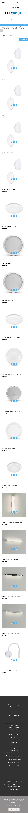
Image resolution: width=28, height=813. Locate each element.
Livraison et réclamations (14, 718)
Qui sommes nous (13, 725)
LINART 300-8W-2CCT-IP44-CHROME (12, 522)
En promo (14, 745)
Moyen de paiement (14, 727)
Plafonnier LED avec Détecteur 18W (11, 374)
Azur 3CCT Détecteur (7, 300)
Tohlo (3, 115)
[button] (11, 68)
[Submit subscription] (20, 705)
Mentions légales (14, 721)
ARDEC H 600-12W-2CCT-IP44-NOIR (11, 596)
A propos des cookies (14, 805)
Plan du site (14, 732)
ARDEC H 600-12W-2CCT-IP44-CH (11, 633)
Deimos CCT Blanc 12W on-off (10, 226)
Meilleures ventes (14, 750)
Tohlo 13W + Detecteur (8, 78)
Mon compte (14, 740)
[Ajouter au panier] (14, 68)
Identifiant (14, 737)
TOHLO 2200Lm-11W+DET (8, 189)
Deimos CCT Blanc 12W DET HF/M (11, 337)
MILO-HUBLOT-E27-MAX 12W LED (10, 485)
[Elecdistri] (14, 13)
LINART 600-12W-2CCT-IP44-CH (10, 559)
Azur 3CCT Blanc (6, 263)
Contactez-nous (14, 729)
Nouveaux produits (14, 748)
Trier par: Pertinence (8, 35)
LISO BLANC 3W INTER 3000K (9, 670)
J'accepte (14, 809)
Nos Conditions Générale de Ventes (14, 723)
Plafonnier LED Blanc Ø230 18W (10, 448)
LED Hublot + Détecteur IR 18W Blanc (12, 411)
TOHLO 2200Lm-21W (7, 152)
